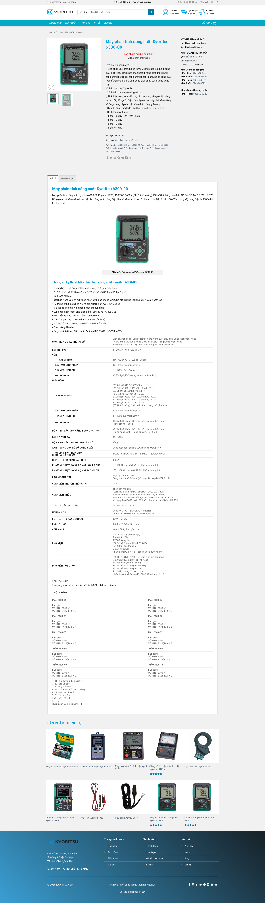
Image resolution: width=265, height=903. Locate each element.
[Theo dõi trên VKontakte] (196, 2)
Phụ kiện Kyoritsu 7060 (92, 818)
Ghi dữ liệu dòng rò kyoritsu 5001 (97, 766)
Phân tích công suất (114, 148)
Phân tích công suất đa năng (136, 148)
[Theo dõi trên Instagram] (181, 2)
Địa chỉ (111, 864)
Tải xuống (113, 852)
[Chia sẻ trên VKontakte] (122, 157)
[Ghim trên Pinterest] (118, 157)
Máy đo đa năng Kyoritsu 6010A (62, 766)
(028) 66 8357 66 (192, 56)
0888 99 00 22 (200, 94)
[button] (209, 2)
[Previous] (52, 64)
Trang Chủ (55, 23)
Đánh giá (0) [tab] (67, 178)
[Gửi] (151, 12)
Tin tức (86, 23)
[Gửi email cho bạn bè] (115, 157)
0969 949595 (199, 83)
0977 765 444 (199, 73)
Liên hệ (108, 23)
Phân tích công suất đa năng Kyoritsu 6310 (60, 819)
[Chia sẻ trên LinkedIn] (126, 157)
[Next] (96, 64)
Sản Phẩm (70, 23)
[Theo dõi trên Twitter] (184, 2)
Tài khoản (113, 858)
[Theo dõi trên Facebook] (178, 2)
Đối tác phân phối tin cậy (132, 891)
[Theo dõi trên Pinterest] (187, 2)
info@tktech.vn (190, 60)
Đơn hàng (112, 846)
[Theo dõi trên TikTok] (197, 884)
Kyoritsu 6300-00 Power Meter (138, 145)
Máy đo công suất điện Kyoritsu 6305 (200, 819)
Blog (187, 858)
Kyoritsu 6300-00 (117, 145)
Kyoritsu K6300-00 (160, 145)
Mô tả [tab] (53, 178)
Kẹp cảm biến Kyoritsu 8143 (198, 766)
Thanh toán (152, 846)
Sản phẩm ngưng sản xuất (72, 32)
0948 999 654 (200, 76)
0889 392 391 (200, 80)
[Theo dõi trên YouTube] (193, 2)
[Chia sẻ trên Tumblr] (130, 157)
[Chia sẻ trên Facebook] (107, 157)
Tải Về (97, 23)
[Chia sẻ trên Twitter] (111, 157)
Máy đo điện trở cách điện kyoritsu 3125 (132, 768)
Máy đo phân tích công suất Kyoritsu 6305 (164, 819)
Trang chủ (52, 32)
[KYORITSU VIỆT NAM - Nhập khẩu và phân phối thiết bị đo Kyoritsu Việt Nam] (60, 12)
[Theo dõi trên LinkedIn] (190, 2)
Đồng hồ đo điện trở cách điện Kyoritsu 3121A (165, 768)
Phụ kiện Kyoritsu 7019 (126, 818)
